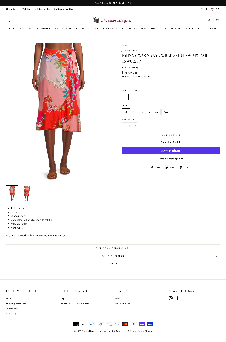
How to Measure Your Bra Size (74, 303)
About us (26, 28)
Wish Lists (26, 8)
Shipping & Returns (134, 28)
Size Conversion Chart (64, 8)
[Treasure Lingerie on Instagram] (171, 298)
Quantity (128, 119)
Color (130, 90)
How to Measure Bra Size (177, 28)
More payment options (171, 158)
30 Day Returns (13, 308)
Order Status (12, 8)
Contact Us (69, 28)
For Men (86, 28)
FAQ (56, 28)
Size (124, 105)
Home (12, 28)
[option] (113, 3)
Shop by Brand (207, 28)
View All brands (122, 303)
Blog (154, 28)
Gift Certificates (42, 8)
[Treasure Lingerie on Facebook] (177, 298)
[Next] (109, 193)
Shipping (126, 76)
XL (156, 111)
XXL (166, 111)
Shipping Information (16, 303)
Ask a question (113, 256)
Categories (43, 28)
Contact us (11, 313)
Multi (125, 97)
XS (126, 111)
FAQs (8, 298)
